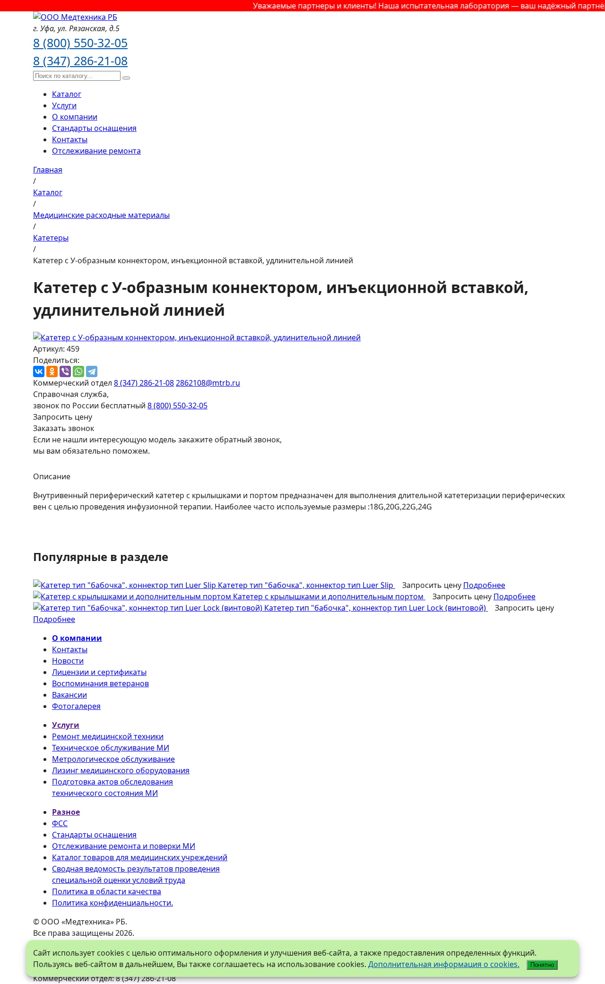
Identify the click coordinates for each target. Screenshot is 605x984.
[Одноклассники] (52, 371)
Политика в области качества (106, 891)
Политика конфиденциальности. (112, 903)
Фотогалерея (76, 706)
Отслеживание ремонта (96, 151)
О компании (74, 117)
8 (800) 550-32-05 (80, 43)
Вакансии (69, 695)
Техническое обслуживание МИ (110, 747)
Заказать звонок (63, 428)
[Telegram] (91, 371)
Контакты (69, 139)
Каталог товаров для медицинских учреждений (139, 857)
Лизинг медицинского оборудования (121, 770)
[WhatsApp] (78, 371)
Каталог (66, 94)
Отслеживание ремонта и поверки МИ (123, 846)
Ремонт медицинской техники (108, 736)
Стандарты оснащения (94, 128)
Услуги (64, 105)
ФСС (60, 823)
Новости (68, 661)
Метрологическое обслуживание (113, 759)
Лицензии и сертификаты (99, 672)
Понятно (542, 964)
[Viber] (65, 371)
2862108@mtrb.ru (208, 383)
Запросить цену (62, 417)
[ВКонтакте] (38, 371)
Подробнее (484, 585)
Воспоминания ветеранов (100, 683)
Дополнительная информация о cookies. (443, 964)
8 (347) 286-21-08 (80, 60)
